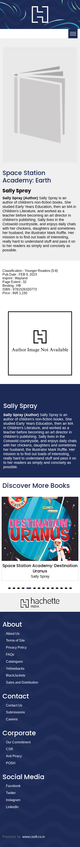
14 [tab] (70, 588)
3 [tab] (18, 588)
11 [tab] (57, 588)
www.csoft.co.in (33, 837)
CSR (9, 749)
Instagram (13, 800)
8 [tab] (43, 588)
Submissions (15, 712)
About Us (12, 633)
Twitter (11, 793)
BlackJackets (15, 675)
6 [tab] (34, 588)
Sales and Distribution (22, 682)
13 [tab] (66, 588)
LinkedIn (12, 807)
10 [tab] (52, 588)
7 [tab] (39, 588)
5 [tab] (28, 588)
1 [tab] (9, 588)
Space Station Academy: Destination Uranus (40, 568)
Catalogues (14, 661)
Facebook (13, 786)
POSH (10, 763)
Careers (12, 719)
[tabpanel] (40, 539)
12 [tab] (61, 588)
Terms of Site (15, 640)
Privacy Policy (16, 647)
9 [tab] (48, 588)
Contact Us (14, 705)
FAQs (10, 654)
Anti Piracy (14, 756)
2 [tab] (14, 588)
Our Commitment (18, 742)
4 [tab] (23, 588)
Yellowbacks (15, 668)
